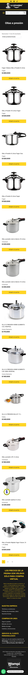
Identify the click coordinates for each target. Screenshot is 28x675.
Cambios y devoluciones (8, 628)
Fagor (3, 70)
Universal (5, 242)
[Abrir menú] (4, 13)
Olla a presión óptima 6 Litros (11, 500)
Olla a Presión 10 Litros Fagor (11, 110)
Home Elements (7, 329)
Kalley (4, 417)
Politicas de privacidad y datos (10, 611)
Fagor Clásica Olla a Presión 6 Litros (13, 68)
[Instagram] (14, 1)
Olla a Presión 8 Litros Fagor (11, 196)
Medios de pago (6, 626)
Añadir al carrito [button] (14, 78)
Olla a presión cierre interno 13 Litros (13, 282)
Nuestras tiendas (6, 613)
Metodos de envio (7, 624)
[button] (3, 671)
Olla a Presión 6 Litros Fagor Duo (12, 153)
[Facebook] (11, 1)
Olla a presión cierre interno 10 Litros (13, 239)
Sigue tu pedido (6, 621)
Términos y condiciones (8, 609)
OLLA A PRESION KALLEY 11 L (11, 414)
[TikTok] (17, 1)
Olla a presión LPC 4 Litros (10, 457)
